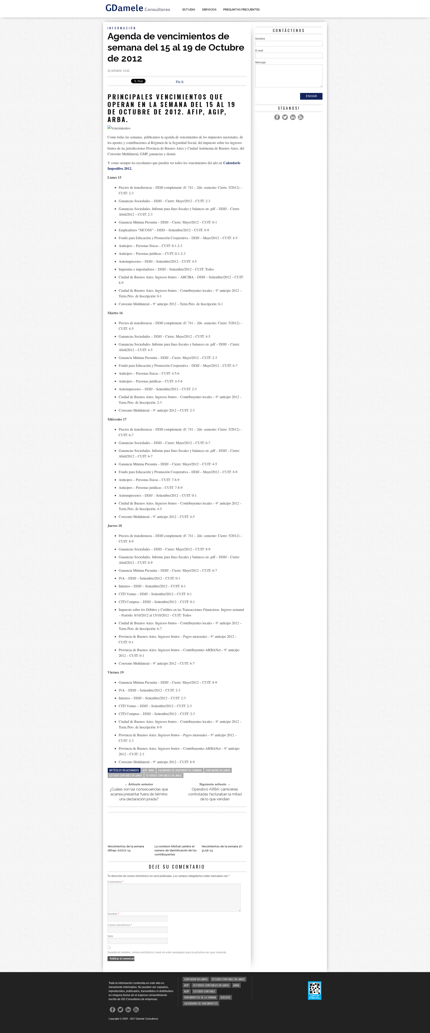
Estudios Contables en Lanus (164, 775)
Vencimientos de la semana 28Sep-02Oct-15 (126, 848)
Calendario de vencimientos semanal (180, 770)
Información (122, 28)
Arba (236, 985)
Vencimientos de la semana (200, 997)
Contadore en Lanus (218, 770)
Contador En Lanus (196, 979)
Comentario (116, 881)
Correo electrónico (120, 925)
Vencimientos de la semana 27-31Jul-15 (222, 848)
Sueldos (225, 997)
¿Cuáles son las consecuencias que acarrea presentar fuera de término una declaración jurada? (139, 794)
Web (110, 936)
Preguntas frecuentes (241, 9)
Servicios (209, 9)
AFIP (186, 985)
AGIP (186, 991)
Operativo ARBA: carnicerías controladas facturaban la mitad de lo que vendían (215, 794)
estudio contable (204, 991)
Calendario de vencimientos (201, 1003)
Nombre (113, 913)
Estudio (189, 9)
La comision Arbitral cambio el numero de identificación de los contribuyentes (176, 850)
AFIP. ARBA (148, 770)
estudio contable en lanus (125, 775)
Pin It (179, 81)
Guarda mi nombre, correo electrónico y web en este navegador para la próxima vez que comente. (167, 952)
